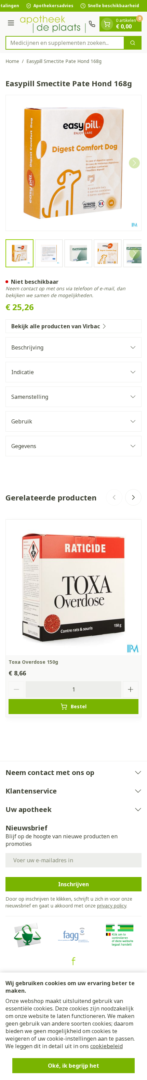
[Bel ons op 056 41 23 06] (92, 24)
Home (12, 61)
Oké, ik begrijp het (73, 1065)
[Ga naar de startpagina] (52, 23)
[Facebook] (73, 961)
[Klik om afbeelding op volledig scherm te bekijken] (73, 163)
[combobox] (64, 43)
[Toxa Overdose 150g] (73, 587)
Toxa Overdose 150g (33, 662)
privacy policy (111, 905)
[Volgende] (134, 162)
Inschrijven (73, 884)
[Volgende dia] (133, 497)
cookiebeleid (106, 1046)
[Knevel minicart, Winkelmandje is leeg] (107, 24)
